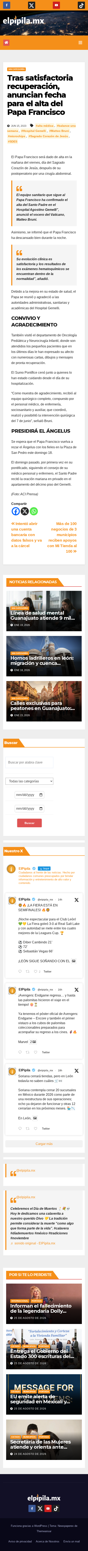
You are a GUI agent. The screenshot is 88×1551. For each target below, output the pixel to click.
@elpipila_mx (45, 899)
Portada (37, 1301)
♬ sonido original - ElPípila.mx (32, 1243)
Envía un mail (71, 1541)
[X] (25, 511)
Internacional (19, 1301)
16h (60, 989)
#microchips (16, 136)
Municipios (29, 1346)
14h (60, 899)
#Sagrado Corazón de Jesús (48, 136)
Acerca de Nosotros (47, 1541)
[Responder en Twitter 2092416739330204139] (21, 1129)
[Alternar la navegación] (80, 43)
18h (60, 1070)
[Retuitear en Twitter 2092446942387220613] (29, 1053)
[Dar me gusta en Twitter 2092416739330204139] (37, 1129)
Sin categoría (16, 69)
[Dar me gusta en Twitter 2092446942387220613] (37, 1053)
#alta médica (44, 125)
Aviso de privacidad (20, 1541)
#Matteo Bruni (59, 131)
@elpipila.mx (25, 1170)
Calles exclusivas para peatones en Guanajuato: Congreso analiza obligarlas (43, 708)
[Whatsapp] (34, 511)
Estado (15, 1346)
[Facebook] (16, 511)
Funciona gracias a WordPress (29, 1525)
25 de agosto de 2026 (30, 1318)
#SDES (12, 141)
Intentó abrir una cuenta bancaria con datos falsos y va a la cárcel (26, 535)
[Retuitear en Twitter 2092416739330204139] (29, 1129)
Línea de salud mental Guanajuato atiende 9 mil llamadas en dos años (40, 618)
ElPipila (24, 899)
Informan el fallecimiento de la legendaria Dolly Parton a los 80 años (40, 1311)
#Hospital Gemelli (33, 131)
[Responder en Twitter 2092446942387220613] (21, 1053)
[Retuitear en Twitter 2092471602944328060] (29, 972)
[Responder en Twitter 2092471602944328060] (21, 972)
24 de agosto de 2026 (30, 1454)
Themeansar (44, 1531)
